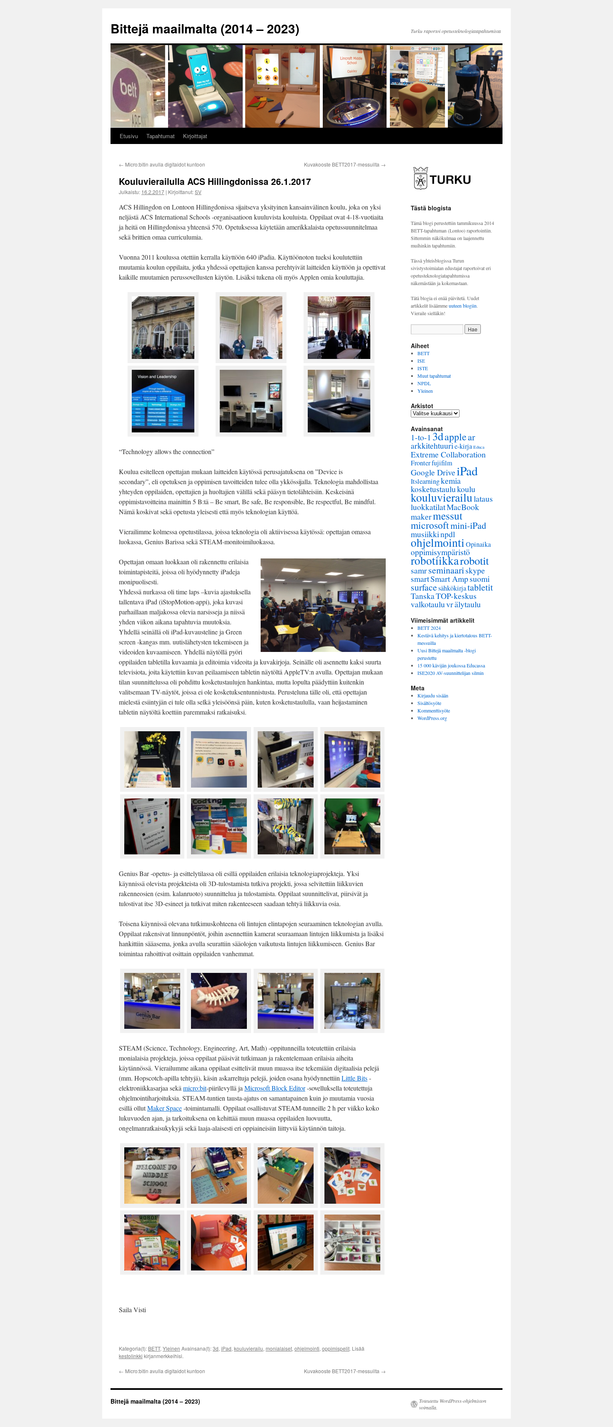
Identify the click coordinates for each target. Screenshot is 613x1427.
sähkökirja (452, 588)
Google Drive (433, 472)
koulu (466, 489)
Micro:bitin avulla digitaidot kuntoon (162, 164)
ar (471, 437)
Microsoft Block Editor (274, 1088)
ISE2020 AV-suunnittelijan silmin (450, 672)
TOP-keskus (456, 595)
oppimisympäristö (440, 552)
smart (420, 578)
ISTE (422, 368)
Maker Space (164, 1108)
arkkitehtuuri (432, 445)
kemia (451, 480)
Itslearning (425, 481)
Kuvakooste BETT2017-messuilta (345, 164)
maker (421, 516)
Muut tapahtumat (434, 375)
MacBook (463, 507)
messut (447, 515)
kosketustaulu (433, 489)
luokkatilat (428, 507)
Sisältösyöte (429, 703)
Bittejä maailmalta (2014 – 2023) (205, 28)
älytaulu (468, 604)
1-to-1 (421, 437)
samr (419, 570)
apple (456, 436)
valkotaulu (428, 604)
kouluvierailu (248, 1348)
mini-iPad (468, 525)
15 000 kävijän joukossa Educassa (451, 665)
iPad (226, 1348)
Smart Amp (449, 578)
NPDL (424, 383)
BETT (154, 1348)
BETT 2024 (429, 627)
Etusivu (129, 136)
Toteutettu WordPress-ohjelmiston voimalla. (452, 1404)
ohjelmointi (306, 1348)
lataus (483, 498)
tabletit (480, 587)
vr (449, 604)
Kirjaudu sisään (432, 695)
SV (198, 191)
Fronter (420, 462)
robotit (474, 560)
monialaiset (279, 1348)
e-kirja (463, 446)
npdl (447, 534)
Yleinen (171, 1348)
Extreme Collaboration (448, 454)
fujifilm (442, 462)
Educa (479, 447)
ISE (421, 360)
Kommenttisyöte (433, 710)
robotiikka (435, 560)
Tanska (423, 595)
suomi (480, 578)
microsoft (430, 525)
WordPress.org (432, 718)
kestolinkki (131, 1355)
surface (424, 587)
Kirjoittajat (195, 136)
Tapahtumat (160, 136)
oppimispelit (335, 1348)
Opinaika (478, 544)
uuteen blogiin (463, 305)
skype (475, 570)
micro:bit (194, 1088)
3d (216, 1348)
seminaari (446, 570)
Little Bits (354, 1077)
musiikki (425, 534)
